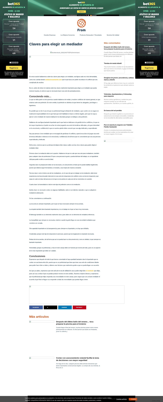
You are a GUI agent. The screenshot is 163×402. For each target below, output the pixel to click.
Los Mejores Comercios (68, 35)
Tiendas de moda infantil (112, 63)
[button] (36, 307)
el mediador (90, 270)
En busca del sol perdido (113, 110)
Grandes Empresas (49, 35)
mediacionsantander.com (53, 79)
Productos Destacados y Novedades (91, 35)
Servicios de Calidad (113, 35)
